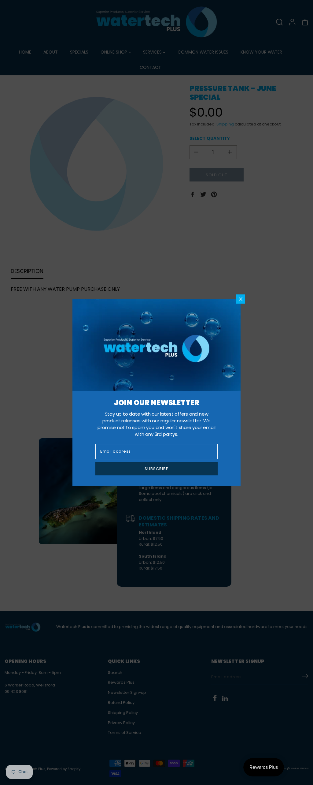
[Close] (240, 299)
